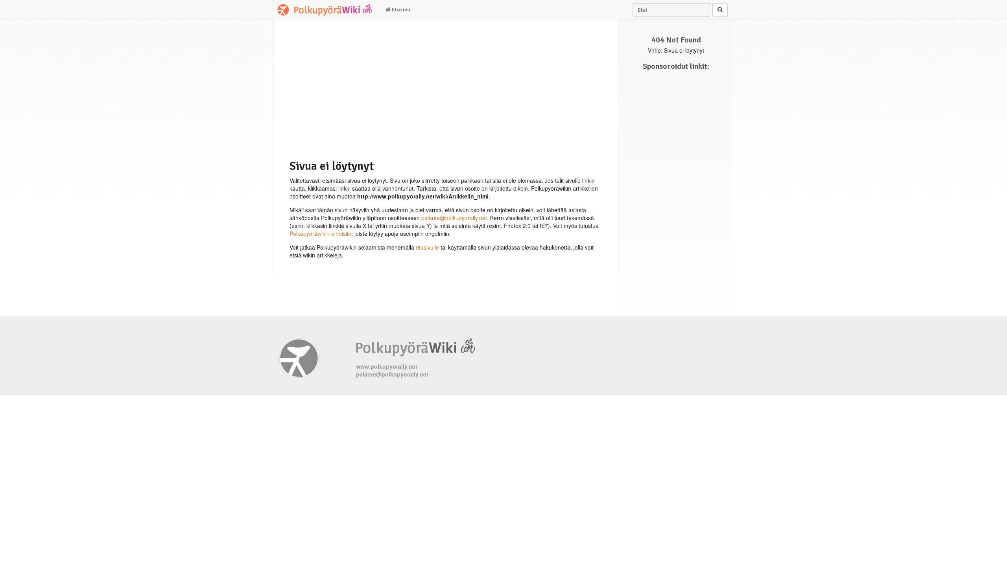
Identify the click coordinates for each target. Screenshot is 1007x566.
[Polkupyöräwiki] (326, 10)
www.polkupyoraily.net (386, 366)
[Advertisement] (440, 89)
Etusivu (400, 9)
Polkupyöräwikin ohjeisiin (320, 233)
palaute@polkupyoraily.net (454, 218)
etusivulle (427, 247)
